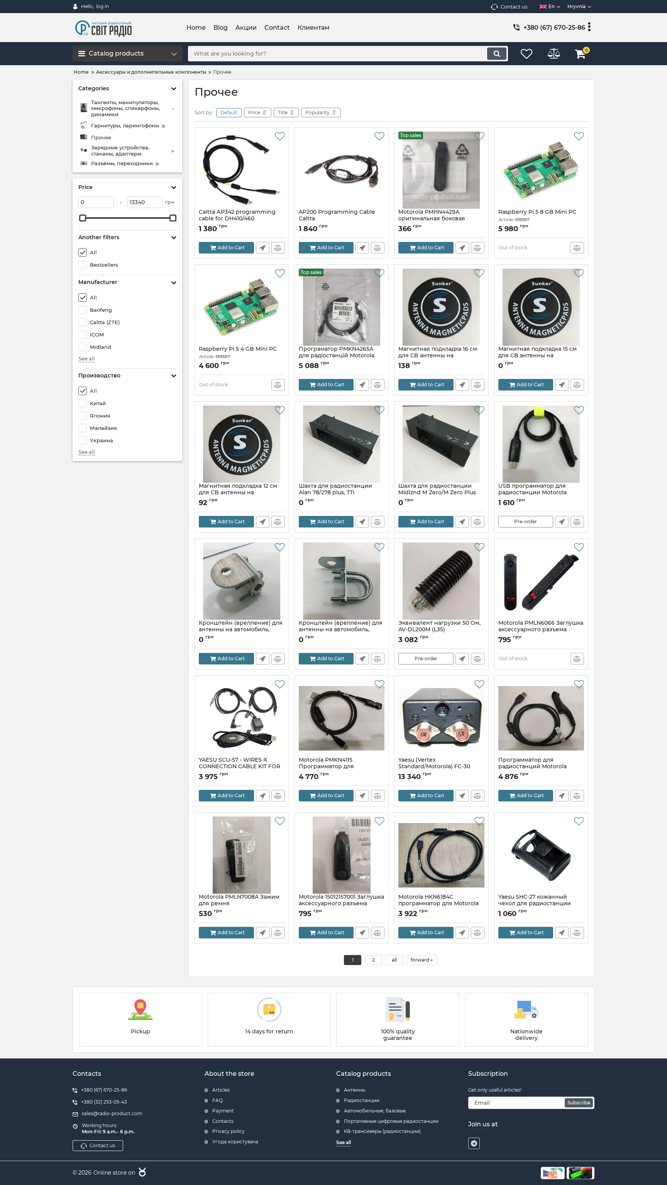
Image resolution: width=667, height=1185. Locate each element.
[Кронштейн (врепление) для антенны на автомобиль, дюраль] (242, 581)
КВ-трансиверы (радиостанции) (382, 1131)
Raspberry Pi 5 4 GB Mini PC (238, 352)
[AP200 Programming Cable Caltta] (342, 170)
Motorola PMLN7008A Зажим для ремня (239, 904)
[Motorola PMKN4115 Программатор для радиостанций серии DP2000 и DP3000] (342, 718)
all (394, 960)
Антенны (354, 1090)
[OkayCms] (141, 1173)
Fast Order (262, 248)
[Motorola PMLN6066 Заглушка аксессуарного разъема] (541, 581)
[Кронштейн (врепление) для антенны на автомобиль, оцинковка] (342, 581)
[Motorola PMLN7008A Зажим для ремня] (242, 855)
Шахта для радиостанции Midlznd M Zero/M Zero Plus (437, 493)
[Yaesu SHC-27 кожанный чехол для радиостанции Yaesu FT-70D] (541, 855)
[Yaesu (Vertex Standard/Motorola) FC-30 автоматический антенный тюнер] (441, 718)
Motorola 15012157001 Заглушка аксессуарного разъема (341, 904)
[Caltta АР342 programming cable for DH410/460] (242, 170)
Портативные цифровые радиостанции (391, 1121)
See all (86, 359)
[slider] (82, 218)
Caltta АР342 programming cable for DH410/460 (237, 219)
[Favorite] (280, 137)
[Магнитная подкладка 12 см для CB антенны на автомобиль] (242, 444)
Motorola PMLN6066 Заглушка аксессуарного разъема (540, 630)
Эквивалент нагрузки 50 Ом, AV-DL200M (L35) (439, 630)
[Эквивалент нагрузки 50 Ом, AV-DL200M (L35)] (441, 581)
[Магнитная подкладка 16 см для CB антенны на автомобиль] (441, 307)
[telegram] (474, 1143)
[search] (496, 53)
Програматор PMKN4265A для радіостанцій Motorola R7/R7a (336, 355)
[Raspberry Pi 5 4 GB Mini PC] (242, 307)
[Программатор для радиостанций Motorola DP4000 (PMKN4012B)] (541, 718)
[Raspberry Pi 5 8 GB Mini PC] (541, 170)
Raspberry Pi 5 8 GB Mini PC (537, 215)
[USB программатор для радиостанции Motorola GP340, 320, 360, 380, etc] (541, 444)
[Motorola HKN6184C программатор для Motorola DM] (441, 855)
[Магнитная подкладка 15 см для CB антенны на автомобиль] (541, 307)
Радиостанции (361, 1100)
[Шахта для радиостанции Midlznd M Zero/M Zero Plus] (441, 444)
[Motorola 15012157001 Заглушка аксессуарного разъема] (342, 855)
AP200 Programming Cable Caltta (337, 215)
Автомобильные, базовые (375, 1111)
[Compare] (278, 248)
